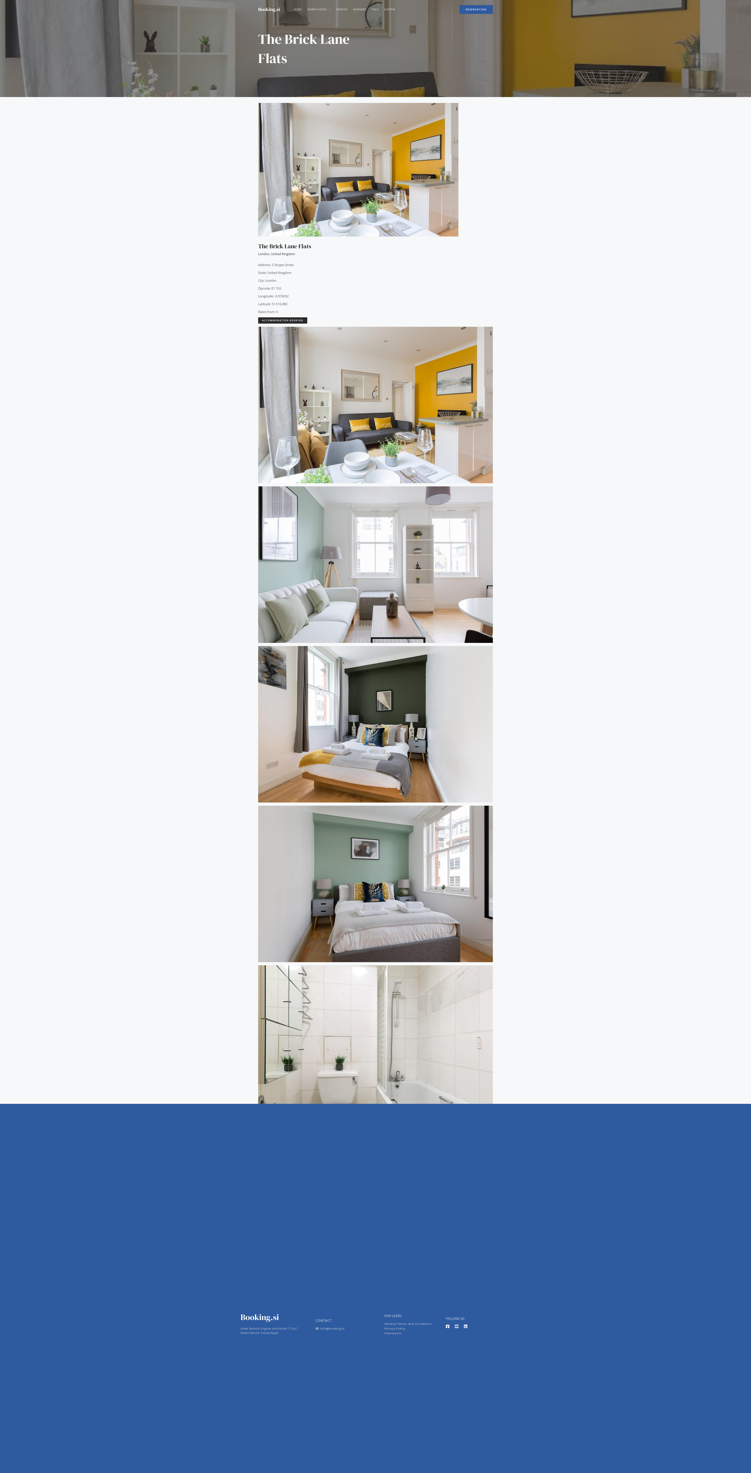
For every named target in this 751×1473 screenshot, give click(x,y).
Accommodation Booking (282, 320)
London (263, 254)
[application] (329, 9)
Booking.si (269, 9)
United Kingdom (283, 254)
